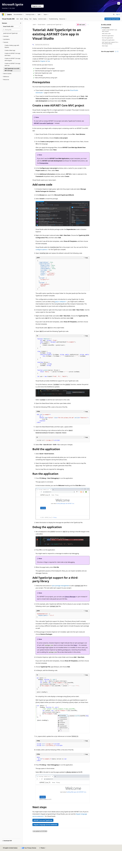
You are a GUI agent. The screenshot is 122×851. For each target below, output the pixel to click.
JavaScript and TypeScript (54, 24)
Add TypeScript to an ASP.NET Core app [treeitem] (12, 69)
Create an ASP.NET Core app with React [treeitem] (12, 54)
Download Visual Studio (112, 19)
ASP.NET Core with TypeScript (43, 123)
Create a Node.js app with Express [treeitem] (12, 46)
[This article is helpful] (116, 51)
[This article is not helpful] (118, 51)
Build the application (108, 35)
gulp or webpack (60, 301)
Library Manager (70, 597)
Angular (42, 61)
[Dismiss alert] (118, 3)
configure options (41, 249)
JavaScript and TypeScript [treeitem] (10, 33)
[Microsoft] (3, 14)
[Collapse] (20, 23)
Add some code (106, 33)
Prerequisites (43, 163)
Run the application (107, 38)
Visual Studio (41, 24)
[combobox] (11, 26)
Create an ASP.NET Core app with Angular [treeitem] (12, 59)
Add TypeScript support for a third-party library (110, 42)
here (75, 645)
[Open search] (113, 14)
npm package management (60, 586)
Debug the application (108, 40)
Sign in (118, 14)
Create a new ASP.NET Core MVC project (109, 30)
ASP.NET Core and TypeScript (43, 820)
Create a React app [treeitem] (10, 50)
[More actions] (88, 24)
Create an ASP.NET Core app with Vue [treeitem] (12, 64)
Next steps (105, 46)
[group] (63, 357)
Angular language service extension (45, 824)
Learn (34, 24)
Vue (48, 61)
